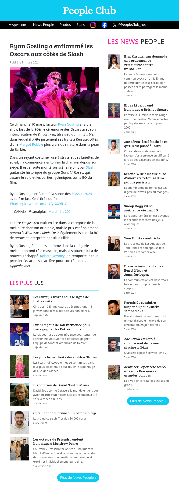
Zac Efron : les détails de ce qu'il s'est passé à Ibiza (145, 143)
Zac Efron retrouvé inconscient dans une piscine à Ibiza (141, 343)
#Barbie (16, 203)
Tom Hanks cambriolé (142, 238)
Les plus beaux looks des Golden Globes (65, 356)
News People (43, 24)
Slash (90, 167)
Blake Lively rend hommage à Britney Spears (146, 107)
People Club (89, 10)
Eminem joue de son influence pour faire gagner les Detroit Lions (61, 326)
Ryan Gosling (68, 124)
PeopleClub (17, 25)
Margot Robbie (31, 144)
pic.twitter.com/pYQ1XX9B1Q (44, 203)
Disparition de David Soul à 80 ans (61, 384)
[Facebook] (104, 25)
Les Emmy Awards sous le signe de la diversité (61, 298)
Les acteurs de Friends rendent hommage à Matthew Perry (58, 441)
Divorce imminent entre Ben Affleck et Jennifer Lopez (143, 270)
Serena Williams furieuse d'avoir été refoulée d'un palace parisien (145, 178)
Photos (65, 24)
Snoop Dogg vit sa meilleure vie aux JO (141, 207)
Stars (81, 24)
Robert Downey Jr (54, 255)
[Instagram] (93, 25)
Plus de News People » (78, 477)
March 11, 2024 (60, 211)
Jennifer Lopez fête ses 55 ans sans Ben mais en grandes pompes (145, 371)
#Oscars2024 (81, 193)
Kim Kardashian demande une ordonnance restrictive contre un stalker (145, 62)
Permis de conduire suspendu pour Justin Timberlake (141, 306)
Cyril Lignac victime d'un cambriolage (64, 412)
